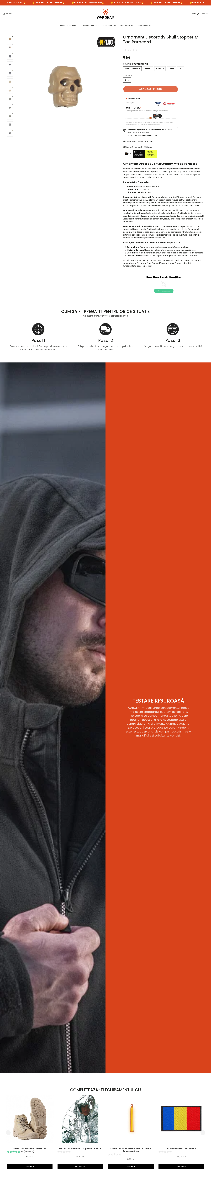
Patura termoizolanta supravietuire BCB (80, 1148)
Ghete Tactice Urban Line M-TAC (30, 1148)
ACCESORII (142, 25)
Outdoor (125, 25)
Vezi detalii (29, 1166)
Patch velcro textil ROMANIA (181, 1148)
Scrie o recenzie (164, 291)
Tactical (108, 25)
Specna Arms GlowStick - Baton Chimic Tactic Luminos (130, 1149)
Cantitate (127, 75)
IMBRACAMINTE (68, 25)
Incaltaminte (91, 25)
